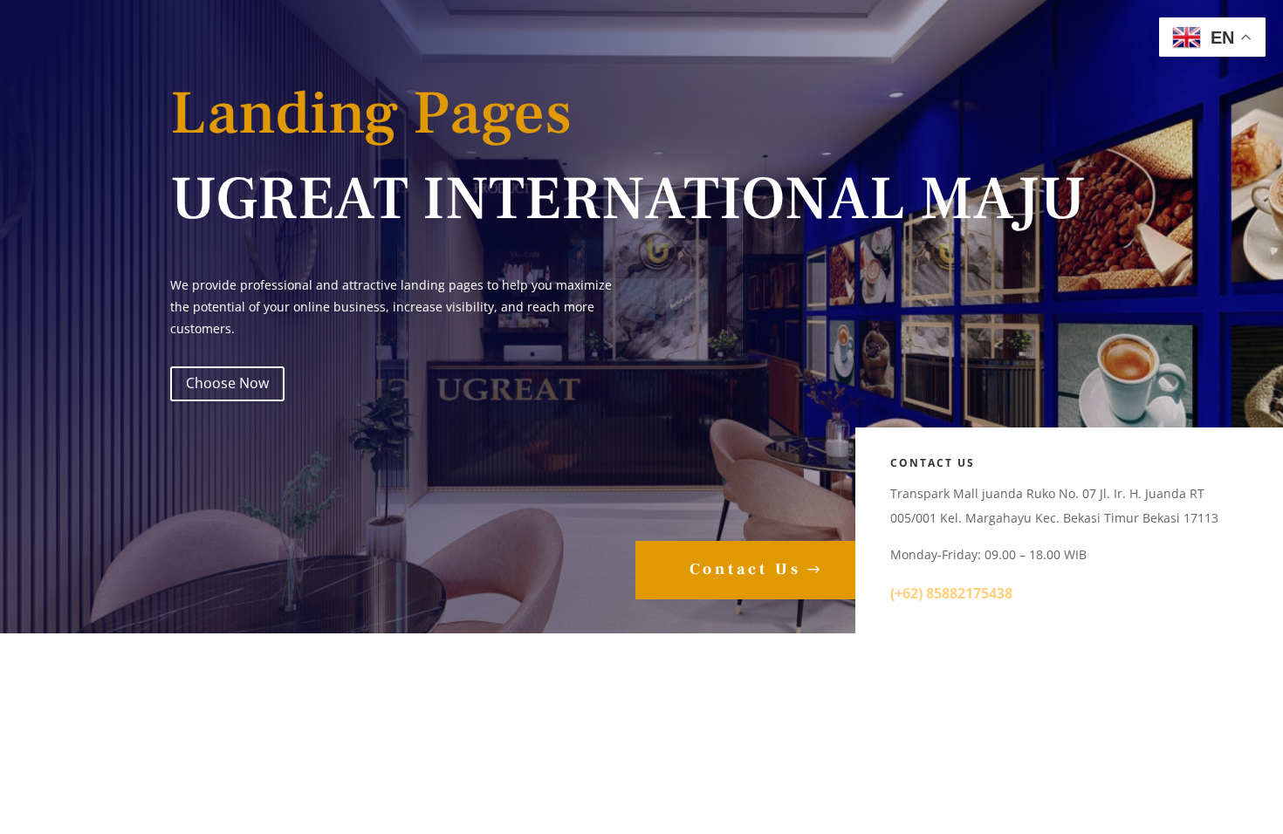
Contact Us (745, 569)
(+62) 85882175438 (953, 593)
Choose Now (227, 383)
